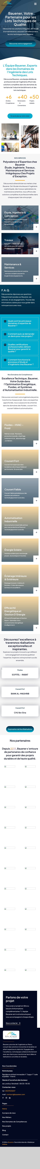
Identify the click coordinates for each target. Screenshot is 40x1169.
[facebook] (3, 1098)
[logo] (6, 2)
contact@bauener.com (16, 1094)
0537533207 (10, 1091)
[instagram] (6, 1098)
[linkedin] (9, 1098)
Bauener (10, 1142)
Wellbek (4, 1144)
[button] (20, 323)
